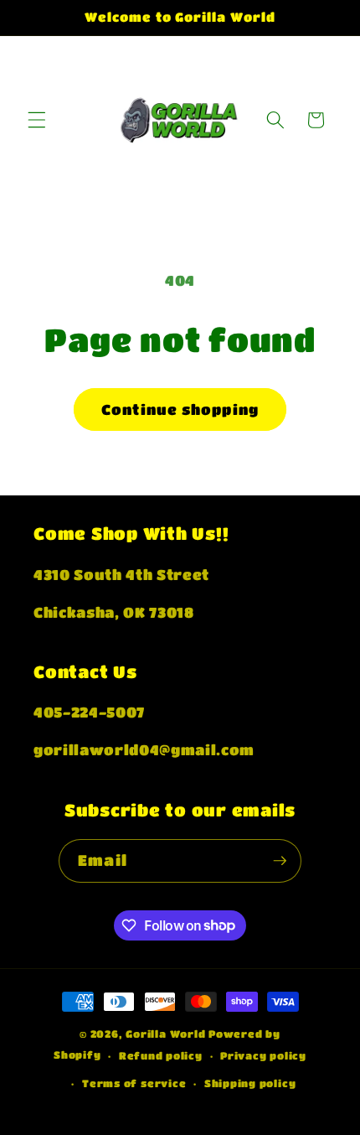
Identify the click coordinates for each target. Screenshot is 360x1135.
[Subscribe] (280, 861)
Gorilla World (167, 1033)
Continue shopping (180, 409)
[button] (37, 120)
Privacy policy (263, 1055)
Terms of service (134, 1083)
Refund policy (161, 1055)
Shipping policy (250, 1083)
